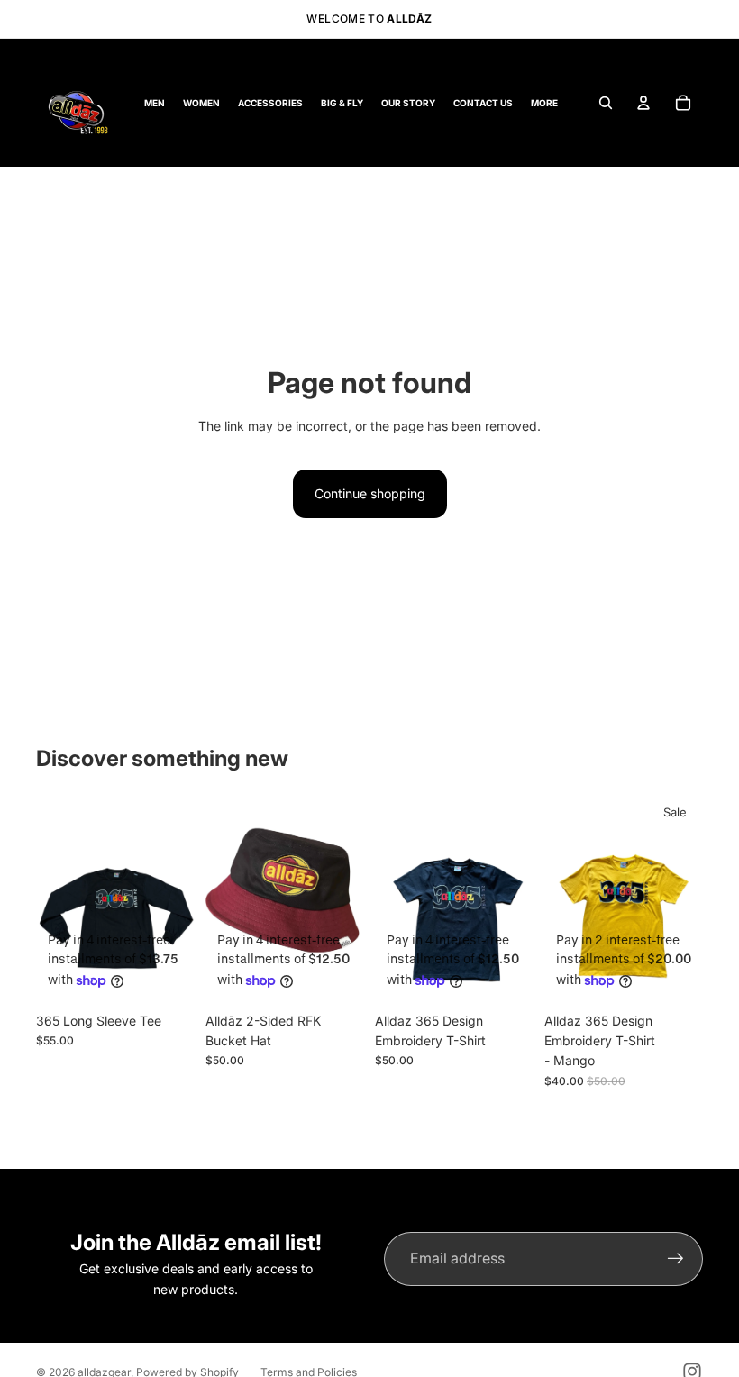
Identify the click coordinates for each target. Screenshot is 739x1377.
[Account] (643, 103)
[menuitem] (544, 102)
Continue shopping (370, 493)
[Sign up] (676, 1259)
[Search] (605, 103)
